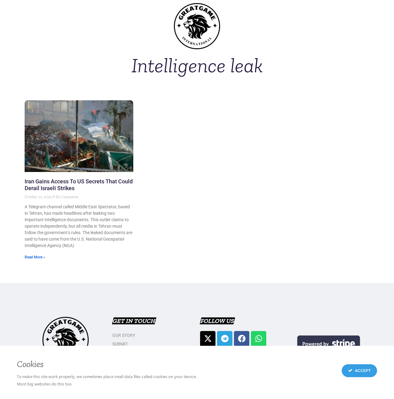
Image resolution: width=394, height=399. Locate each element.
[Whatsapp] (258, 338)
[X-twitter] (207, 338)
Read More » (35, 257)
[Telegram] (224, 338)
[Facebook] (241, 338)
